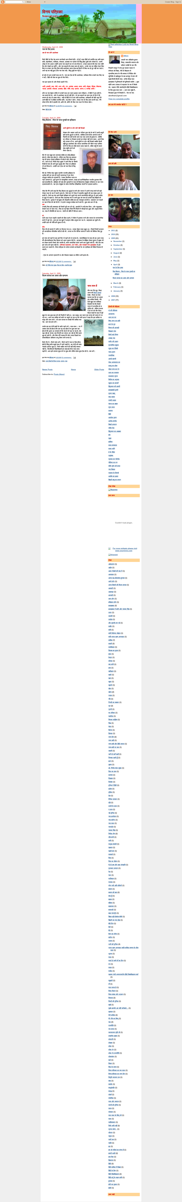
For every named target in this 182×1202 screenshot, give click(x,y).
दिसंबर (110, 782)
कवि (109, 630)
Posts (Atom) (59, 374)
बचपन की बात (112, 892)
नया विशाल (111, 469)
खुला (109, 682)
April (115, 265)
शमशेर (110, 1084)
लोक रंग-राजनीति (113, 1053)
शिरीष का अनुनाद (113, 380)
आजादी (110, 595)
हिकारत (110, 1160)
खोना (110, 692)
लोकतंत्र (111, 1057)
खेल (109, 689)
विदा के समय (112, 1067)
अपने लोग (111, 581)
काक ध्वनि (111, 449)
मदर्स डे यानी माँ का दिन (115, 961)
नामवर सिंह (111, 830)
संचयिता (110, 1098)
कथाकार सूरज (113, 376)
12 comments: (67, 106)
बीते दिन (110, 923)
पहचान (110, 847)
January (116, 291)
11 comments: (67, 261)
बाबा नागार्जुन (112, 913)
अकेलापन (111, 564)
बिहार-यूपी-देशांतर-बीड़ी (115, 917)
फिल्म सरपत (97, 293)
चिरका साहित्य (112, 720)
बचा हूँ (110, 896)
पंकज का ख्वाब (113, 404)
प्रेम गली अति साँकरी (115, 885)
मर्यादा (110, 971)
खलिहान (111, 671)
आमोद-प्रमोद (112, 421)
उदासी (110, 616)
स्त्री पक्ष (111, 1139)
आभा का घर (112, 317)
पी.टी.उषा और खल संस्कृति (117, 865)
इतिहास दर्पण (112, 602)
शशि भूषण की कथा (114, 466)
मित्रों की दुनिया (113, 1001)
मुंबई (109, 1005)
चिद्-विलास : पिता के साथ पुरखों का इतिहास (59, 120)
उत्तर (110, 612)
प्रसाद (110, 882)
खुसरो (110, 685)
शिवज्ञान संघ (112, 331)
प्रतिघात (111, 879)
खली (109, 675)
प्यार (109, 875)
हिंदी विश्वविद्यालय (113, 1174)
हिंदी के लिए (48, 109)
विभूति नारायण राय (114, 1077)
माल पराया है (112, 987)
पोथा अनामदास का (114, 362)
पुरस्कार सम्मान (113, 868)
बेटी (109, 927)
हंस (109, 435)
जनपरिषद (111, 355)
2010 (113, 234)
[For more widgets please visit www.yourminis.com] (123, 551)
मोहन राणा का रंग (113, 369)
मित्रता (110, 998)
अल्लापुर (111, 592)
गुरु (109, 706)
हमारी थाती (111, 1153)
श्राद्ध (110, 1091)
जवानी (110, 751)
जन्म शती (111, 740)
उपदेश (110, 619)
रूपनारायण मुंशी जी (114, 1032)
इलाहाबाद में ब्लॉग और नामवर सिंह (118, 609)
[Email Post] (75, 106)
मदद (109, 957)
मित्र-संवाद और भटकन (115, 994)
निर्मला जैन (111, 834)
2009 (113, 238)
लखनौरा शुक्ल (68, 265)
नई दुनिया (111, 813)
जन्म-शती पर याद (113, 747)
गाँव (109, 699)
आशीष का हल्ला (113, 476)
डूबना (110, 765)
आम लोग (111, 599)
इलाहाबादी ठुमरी (113, 390)
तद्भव (109, 438)
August (116, 253)
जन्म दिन (111, 737)
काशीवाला (111, 647)
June (115, 257)
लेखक (110, 1043)
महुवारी (110, 981)
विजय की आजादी (113, 328)
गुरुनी (110, 709)
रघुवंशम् (110, 456)
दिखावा (110, 778)
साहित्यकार (111, 1122)
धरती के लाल (112, 806)
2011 (113, 231)
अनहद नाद (111, 338)
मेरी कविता (111, 1015)
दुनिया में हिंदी (112, 785)
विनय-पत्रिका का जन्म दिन (116, 1074)
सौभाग (110, 1133)
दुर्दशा (110, 789)
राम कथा (111, 1029)
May (115, 261)
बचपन (110, 889)
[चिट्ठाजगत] (112, 490)
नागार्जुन (110, 827)
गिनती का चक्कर (113, 702)
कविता (110, 640)
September (118, 249)
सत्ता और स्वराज (113, 1101)
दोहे (109, 803)
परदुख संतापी (112, 844)
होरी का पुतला (112, 1184)
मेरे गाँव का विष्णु (113, 1019)
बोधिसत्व (126, 56)
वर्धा (109, 1060)
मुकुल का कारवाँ (113, 383)
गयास (110, 695)
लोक (109, 1046)
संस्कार (110, 1112)
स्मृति (110, 1143)
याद (109, 1022)
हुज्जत (110, 1181)
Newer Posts (47, 370)
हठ (109, 1146)
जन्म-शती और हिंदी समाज (116, 744)
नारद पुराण (111, 352)
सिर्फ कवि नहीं (112, 1126)
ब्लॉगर (110, 937)
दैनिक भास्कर (112, 799)
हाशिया (110, 442)
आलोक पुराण (112, 418)
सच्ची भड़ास (112, 400)
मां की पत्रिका (112, 310)
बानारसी (110, 910)
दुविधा (110, 792)
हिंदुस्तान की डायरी (114, 386)
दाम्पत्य (62, 361)
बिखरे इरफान (112, 424)
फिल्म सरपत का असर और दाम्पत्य (55, 275)
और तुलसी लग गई (114, 623)
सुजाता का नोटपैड (114, 459)
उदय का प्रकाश (113, 373)
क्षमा (109, 668)
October (116, 245)
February (117, 287)
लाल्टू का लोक (112, 366)
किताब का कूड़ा (113, 651)
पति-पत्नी (111, 837)
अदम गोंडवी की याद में (115, 571)
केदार (110, 657)
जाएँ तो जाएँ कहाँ (113, 754)
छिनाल (110, 733)
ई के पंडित (111, 452)
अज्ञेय (110, 568)
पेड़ (109, 872)
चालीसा (110, 716)
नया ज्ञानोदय (112, 816)
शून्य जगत (111, 407)
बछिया (110, 903)
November (117, 241)
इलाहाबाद (111, 606)
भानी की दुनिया (113, 944)
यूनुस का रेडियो (113, 348)
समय (110, 1108)
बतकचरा (111, 906)
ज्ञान (109, 761)
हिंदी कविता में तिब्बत (114, 1167)
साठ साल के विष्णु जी (115, 1115)
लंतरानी (110, 1039)
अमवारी (110, 588)
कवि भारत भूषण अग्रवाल (116, 637)
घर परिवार (111, 713)
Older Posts (99, 370)
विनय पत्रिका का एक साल (116, 1070)
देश (109, 796)
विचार (110, 1063)
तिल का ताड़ (112, 771)
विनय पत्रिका (52, 12)
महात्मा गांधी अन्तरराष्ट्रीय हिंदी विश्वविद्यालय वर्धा (123, 974)
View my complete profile (119, 99)
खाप (109, 678)
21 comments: (67, 357)
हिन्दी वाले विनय (113, 335)
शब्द (109, 1081)
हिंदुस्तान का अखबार (114, 431)
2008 (113, 296)
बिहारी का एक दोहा (114, 920)
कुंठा (109, 654)
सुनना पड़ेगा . (112, 1129)
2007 (113, 300)
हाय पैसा (111, 1157)
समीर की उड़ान (113, 341)
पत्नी (109, 841)
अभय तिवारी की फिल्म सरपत (53, 361)
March (116, 283)
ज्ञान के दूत (111, 324)
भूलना (110, 954)
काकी (110, 644)
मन (109, 964)
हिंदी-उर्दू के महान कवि (115, 1177)
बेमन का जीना (112, 934)
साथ (66, 361)
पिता (109, 858)
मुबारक (110, 1012)
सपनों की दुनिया (113, 1105)
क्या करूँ (111, 664)
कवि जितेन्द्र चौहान (114, 633)
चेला (109, 727)
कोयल (110, 661)
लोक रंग (111, 1050)
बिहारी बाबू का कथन (114, 480)
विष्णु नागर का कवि (114, 321)
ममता (110, 967)
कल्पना (110, 411)
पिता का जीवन (60, 265)
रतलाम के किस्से (113, 473)
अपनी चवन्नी (112, 359)
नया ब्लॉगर (111, 820)
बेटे (109, 930)
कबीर (110, 626)
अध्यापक (111, 574)
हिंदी (109, 414)
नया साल (111, 823)
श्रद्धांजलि (111, 1088)
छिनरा (110, 730)
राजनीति (111, 1025)
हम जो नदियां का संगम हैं (116, 1150)
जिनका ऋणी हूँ (113, 758)
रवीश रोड (111, 428)
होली (109, 1188)
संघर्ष (110, 1095)
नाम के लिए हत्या (48, 49)
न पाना (110, 809)
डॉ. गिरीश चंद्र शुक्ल (51, 265)
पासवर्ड (110, 854)
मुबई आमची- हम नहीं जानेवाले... (118, 1008)
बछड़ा (110, 899)
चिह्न (109, 723)
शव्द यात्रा (111, 397)
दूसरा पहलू (111, 393)
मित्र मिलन (112, 991)
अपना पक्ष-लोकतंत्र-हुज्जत (116, 578)
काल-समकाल (112, 445)
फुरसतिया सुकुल (113, 345)
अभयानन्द (111, 314)
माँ (109, 984)
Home (73, 370)
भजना (110, 941)
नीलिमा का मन (112, 462)
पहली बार (111, 851)
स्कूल (110, 1136)
